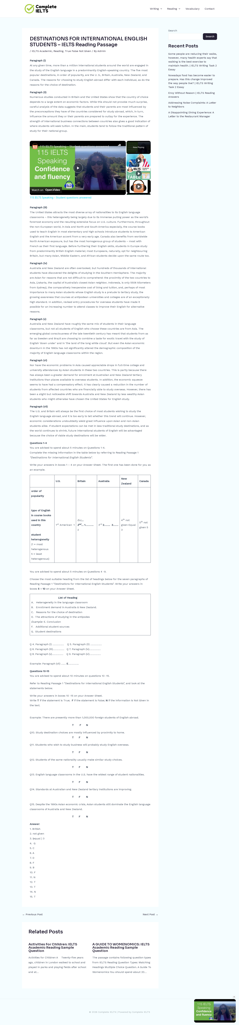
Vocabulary (192, 8)
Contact (209, 8)
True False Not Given (78, 51)
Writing (154, 8)
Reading (172, 8)
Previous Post (32, 914)
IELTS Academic (42, 51)
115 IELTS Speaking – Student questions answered (74, 146)
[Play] (138, 160)
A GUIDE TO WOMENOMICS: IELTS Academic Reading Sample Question (121, 947)
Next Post (150, 914)
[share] (119, 145)
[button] (160, 8)
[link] (35, 146)
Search (172, 30)
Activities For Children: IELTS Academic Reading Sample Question (52, 947)
